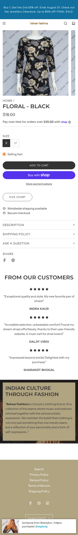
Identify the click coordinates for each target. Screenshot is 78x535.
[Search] (65, 23)
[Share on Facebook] (5, 261)
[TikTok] (48, 503)
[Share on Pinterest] (13, 261)
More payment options (39, 183)
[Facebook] (30, 503)
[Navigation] (4, 23)
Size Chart (17, 197)
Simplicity (41, 526)
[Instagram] (39, 503)
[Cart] (73, 23)
